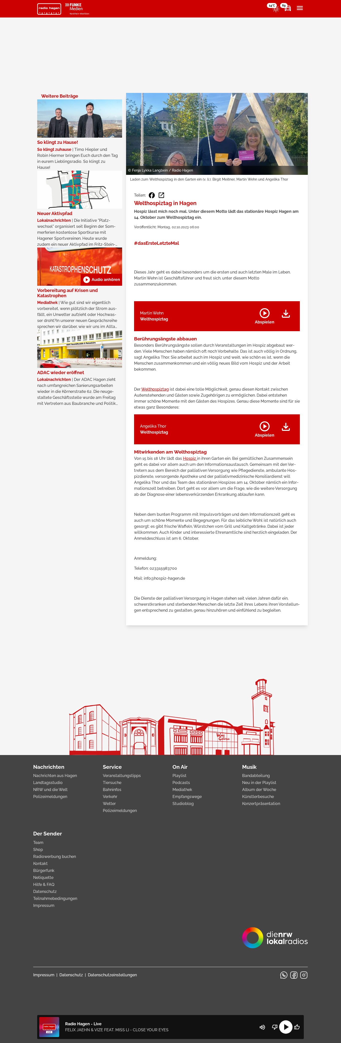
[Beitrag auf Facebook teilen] (152, 195)
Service (112, 767)
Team (38, 842)
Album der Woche (259, 789)
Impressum (43, 905)
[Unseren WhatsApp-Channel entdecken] (284, 975)
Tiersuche (112, 782)
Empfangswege (187, 796)
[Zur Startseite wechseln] (49, 9)
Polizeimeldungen (50, 796)
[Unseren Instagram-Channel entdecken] (304, 975)
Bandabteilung (256, 775)
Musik (249, 767)
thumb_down (275, 1027)
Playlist (179, 775)
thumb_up (297, 1027)
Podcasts (181, 782)
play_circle (286, 1027)
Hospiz (190, 458)
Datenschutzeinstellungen (112, 975)
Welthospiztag (155, 389)
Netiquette (43, 877)
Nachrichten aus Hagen (55, 775)
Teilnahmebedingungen (55, 898)
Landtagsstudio (48, 782)
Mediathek (182, 789)
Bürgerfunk (43, 870)
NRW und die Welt (50, 789)
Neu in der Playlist (259, 782)
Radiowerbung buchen (54, 856)
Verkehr (110, 796)
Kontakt (40, 863)
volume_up (262, 1027)
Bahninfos (112, 789)
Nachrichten (48, 767)
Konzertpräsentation (261, 803)
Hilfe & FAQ (43, 884)
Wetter (109, 803)
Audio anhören (101, 279)
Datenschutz (45, 891)
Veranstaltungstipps (122, 775)
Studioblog (183, 803)
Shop (38, 849)
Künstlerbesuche (258, 796)
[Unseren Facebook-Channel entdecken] (294, 975)
